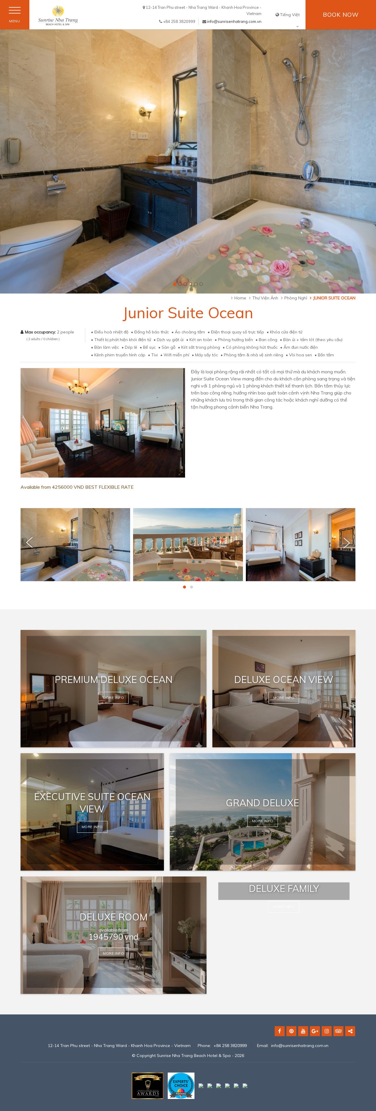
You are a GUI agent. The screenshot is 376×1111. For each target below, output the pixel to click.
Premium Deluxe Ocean (113, 679)
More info (113, 697)
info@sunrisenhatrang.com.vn (234, 21)
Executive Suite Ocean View (92, 803)
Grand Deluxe (262, 803)
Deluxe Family (284, 888)
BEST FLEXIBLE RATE (109, 487)
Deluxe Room (113, 917)
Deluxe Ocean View (283, 679)
